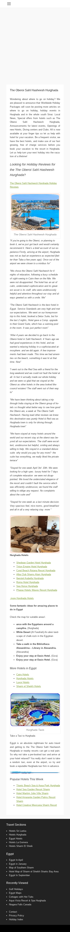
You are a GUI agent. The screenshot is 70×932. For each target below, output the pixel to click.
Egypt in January (18, 864)
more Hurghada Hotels (22, 598)
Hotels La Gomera (18, 842)
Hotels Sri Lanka (17, 831)
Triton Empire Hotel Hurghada (31, 566)
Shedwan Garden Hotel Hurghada (33, 562)
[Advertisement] (35, 44)
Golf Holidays (16, 889)
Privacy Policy (16, 915)
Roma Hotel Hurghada (27, 582)
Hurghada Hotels (25, 678)
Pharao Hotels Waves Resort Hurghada (36, 590)
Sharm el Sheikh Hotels (28, 686)
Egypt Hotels (15, 838)
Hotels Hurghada (17, 834)
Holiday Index (16, 919)
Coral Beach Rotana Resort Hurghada (35, 570)
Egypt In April (16, 860)
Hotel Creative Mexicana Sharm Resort (36, 805)
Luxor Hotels (22, 682)
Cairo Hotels (22, 674)
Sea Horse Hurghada (27, 586)
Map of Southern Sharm (21, 867)
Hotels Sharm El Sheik (21, 846)
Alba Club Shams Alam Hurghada (33, 574)
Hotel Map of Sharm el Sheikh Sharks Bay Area (34, 871)
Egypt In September (19, 875)
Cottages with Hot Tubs (21, 896)
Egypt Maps (15, 893)
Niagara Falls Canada (20, 904)
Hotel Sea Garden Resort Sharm (33, 789)
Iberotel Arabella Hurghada (30, 578)
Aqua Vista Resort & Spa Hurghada (27, 900)
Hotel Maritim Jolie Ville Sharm (32, 793)
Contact (13, 911)
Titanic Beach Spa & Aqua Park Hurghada (38, 785)
